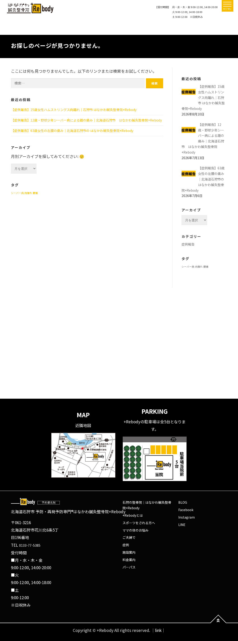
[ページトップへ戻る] (218, 623)
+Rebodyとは (132, 515)
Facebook (185, 509)
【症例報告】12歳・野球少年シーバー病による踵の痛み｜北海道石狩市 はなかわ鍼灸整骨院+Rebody (86, 120)
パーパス (129, 567)
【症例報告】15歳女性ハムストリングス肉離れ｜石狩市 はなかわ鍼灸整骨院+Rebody (73, 109)
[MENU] (227, 4)
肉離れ (28, 193)
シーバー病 (17, 193)
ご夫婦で (129, 537)
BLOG (182, 502)
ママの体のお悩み (135, 530)
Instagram (186, 517)
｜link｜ (158, 630)
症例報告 (188, 244)
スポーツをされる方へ (138, 522)
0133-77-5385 (29, 545)
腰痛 (35, 193)
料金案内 (129, 559)
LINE (181, 524)
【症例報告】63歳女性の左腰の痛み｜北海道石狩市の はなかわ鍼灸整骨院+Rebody (72, 130)
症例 (125, 544)
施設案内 (129, 552)
